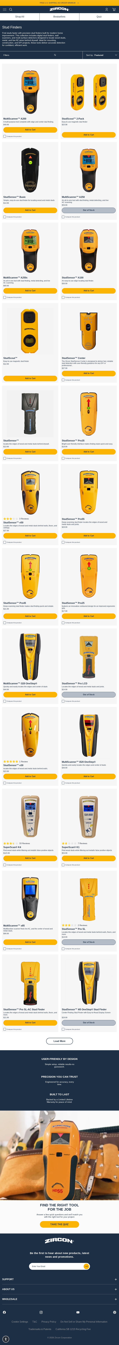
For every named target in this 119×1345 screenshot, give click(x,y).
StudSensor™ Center (72, 304)
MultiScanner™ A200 (13, 65)
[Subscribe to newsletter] (86, 1266)
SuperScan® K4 (10, 790)
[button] (5, 1339)
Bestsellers (59, 16)
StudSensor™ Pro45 (13, 549)
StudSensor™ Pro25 (71, 549)
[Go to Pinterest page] (114, 1312)
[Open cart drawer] (114, 9)
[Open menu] (4, 9)
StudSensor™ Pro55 (71, 465)
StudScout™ (8, 304)
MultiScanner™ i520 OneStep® (77, 708)
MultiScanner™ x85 (12, 872)
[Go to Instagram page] (41, 1312)
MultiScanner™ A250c (13, 224)
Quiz (99, 16)
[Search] (11, 9)
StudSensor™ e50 (11, 465)
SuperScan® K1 (69, 790)
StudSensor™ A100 (71, 224)
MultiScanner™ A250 (72, 143)
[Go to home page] (59, 10)
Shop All (19, 16)
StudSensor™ (9, 387)
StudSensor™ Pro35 (71, 387)
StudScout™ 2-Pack (71, 65)
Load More (59, 1041)
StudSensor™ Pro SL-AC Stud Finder (21, 956)
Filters (6, 55)
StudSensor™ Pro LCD (73, 630)
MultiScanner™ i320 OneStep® (18, 630)
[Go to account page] (107, 9)
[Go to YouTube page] (78, 1312)
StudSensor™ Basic (12, 143)
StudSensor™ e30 (11, 708)
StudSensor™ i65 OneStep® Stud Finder (82, 956)
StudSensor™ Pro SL (72, 872)
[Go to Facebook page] (4, 1312)
